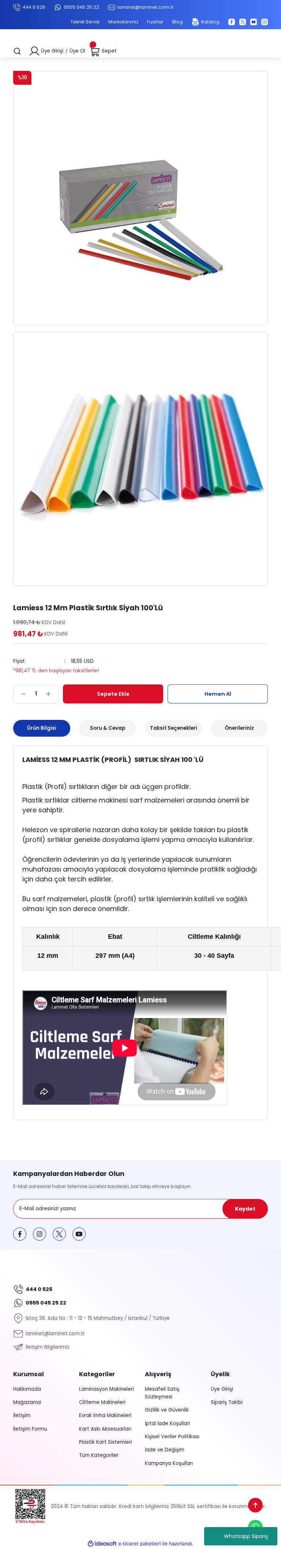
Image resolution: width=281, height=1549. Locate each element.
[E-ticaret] (139, 1544)
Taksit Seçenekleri (173, 728)
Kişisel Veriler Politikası (172, 1436)
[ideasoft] (102, 1544)
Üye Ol (77, 51)
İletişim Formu (30, 1428)
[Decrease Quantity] (19, 693)
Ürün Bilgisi (41, 728)
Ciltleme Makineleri (102, 1402)
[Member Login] (34, 51)
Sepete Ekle (113, 694)
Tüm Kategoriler (99, 1455)
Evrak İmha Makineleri (105, 1415)
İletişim (21, 1415)
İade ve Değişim (164, 1449)
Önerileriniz (239, 728)
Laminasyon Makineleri (106, 1389)
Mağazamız (27, 1402)
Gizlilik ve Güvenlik (167, 1409)
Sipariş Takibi (227, 1402)
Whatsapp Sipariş (246, 1536)
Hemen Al (218, 694)
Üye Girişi (52, 51)
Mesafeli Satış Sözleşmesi (162, 1393)
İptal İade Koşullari (167, 1423)
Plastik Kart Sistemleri (105, 1442)
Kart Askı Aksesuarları (105, 1428)
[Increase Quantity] (52, 693)
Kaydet (245, 1208)
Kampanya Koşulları (169, 1463)
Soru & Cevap (107, 728)
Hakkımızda (27, 1389)
